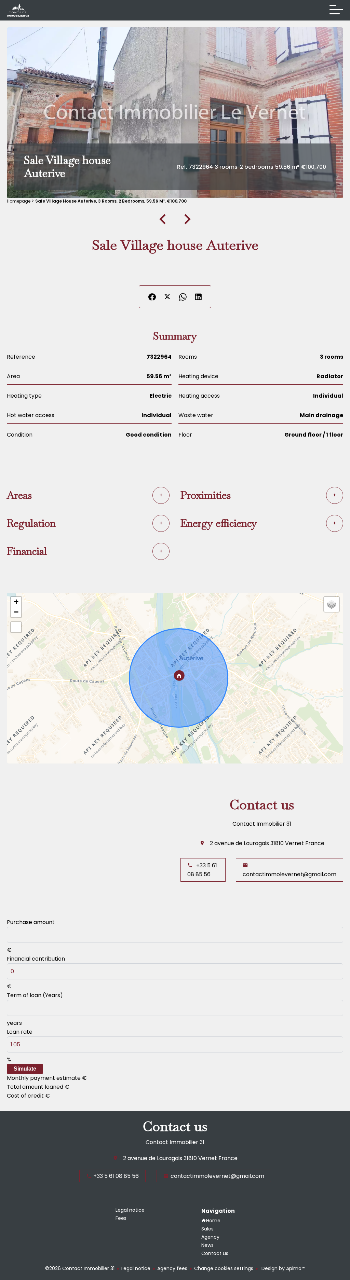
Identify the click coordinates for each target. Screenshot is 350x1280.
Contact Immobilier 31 (261, 824)
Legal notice (135, 1268)
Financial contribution (36, 959)
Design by (282, 1268)
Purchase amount (31, 922)
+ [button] (16, 601)
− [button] (16, 612)
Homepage (18, 201)
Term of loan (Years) (35, 995)
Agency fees (172, 1268)
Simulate (25, 1069)
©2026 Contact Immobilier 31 (80, 1268)
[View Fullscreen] (16, 627)
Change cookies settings (223, 1268)
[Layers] (331, 604)
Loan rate (19, 1032)
